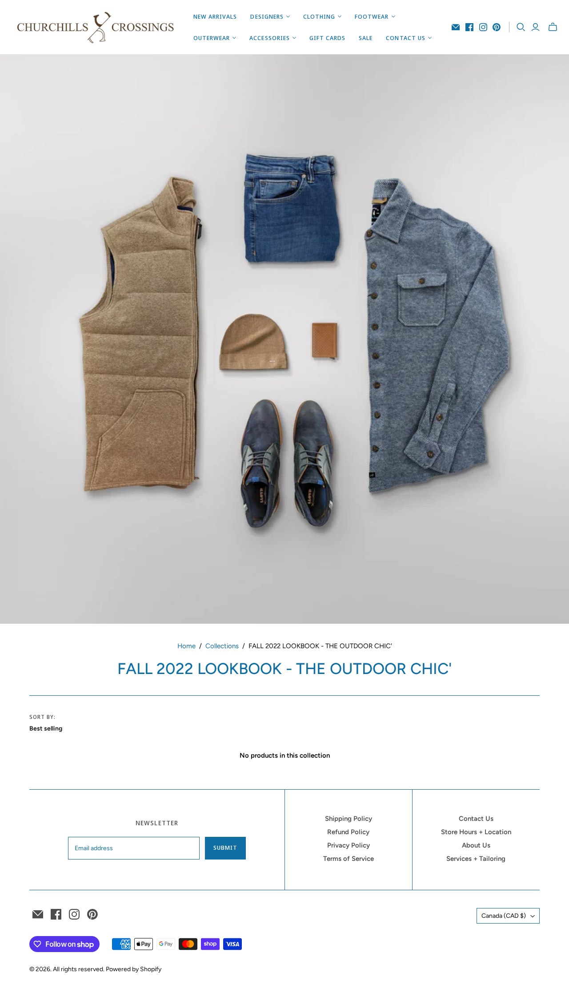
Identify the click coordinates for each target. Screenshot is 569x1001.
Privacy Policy (348, 845)
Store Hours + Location (476, 832)
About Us (476, 845)
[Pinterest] (497, 27)
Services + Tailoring (475, 859)
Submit (225, 848)
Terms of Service (348, 859)
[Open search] (521, 27)
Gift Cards (327, 38)
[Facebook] (469, 27)
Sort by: (42, 717)
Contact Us (476, 819)
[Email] (456, 27)
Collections (222, 646)
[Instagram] (483, 27)
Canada (503, 916)
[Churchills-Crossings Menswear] (95, 27)
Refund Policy (348, 832)
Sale (366, 38)
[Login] (535, 27)
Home (186, 646)
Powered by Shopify (133, 969)
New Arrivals (215, 16)
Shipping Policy (348, 819)
